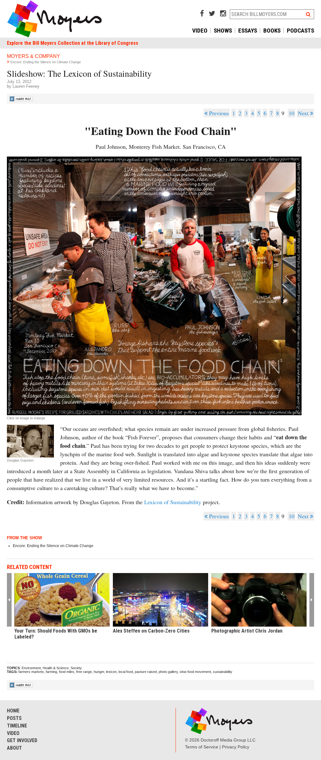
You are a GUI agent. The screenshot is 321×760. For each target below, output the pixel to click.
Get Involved (22, 740)
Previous (218, 113)
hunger (99, 672)
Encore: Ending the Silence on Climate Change (45, 62)
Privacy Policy (235, 746)
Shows (223, 30)
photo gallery (168, 672)
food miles (66, 672)
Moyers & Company (33, 56)
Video (200, 30)
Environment (31, 668)
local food (125, 672)
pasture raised (146, 672)
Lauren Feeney (26, 86)
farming (51, 672)
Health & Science (56, 668)
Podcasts (300, 30)
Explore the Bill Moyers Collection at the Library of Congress (72, 43)
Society (76, 668)
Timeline (17, 726)
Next (304, 113)
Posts (14, 718)
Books (272, 30)
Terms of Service (201, 746)
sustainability (222, 672)
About (14, 748)
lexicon (111, 672)
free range (84, 672)
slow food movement (195, 672)
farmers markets (31, 672)
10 (291, 113)
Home (13, 711)
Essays (247, 30)
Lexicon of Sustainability (172, 502)
